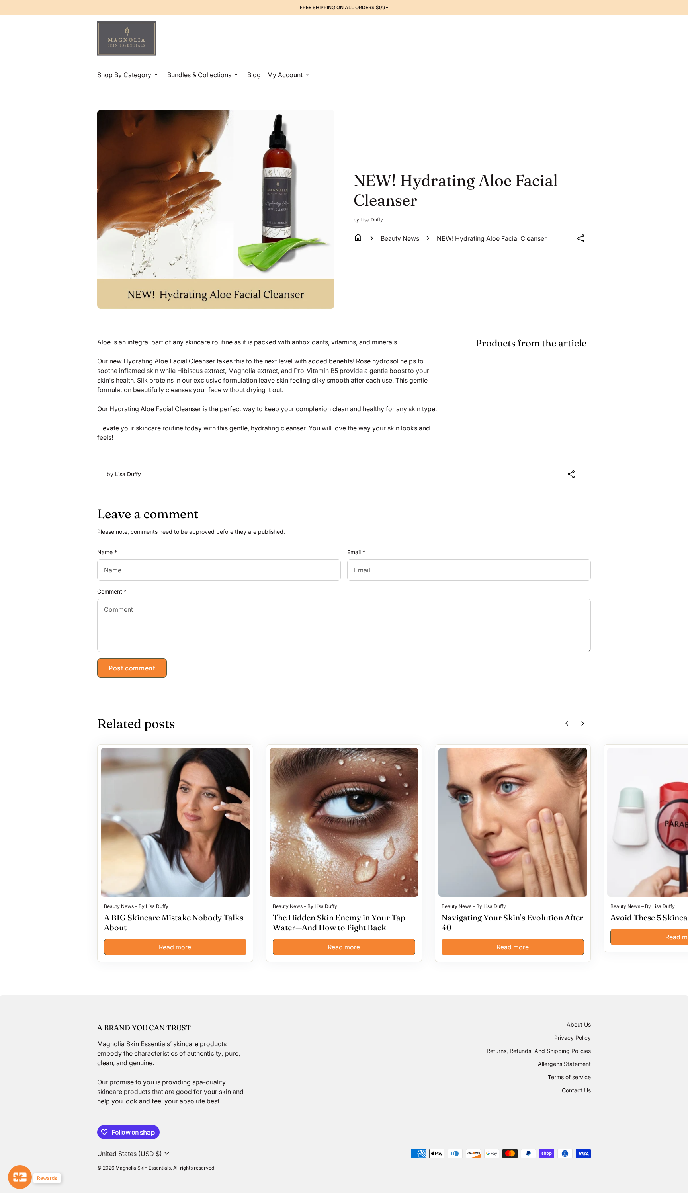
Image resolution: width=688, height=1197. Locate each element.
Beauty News (400, 238)
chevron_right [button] (583, 723)
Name (107, 552)
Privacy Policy (572, 1037)
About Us (579, 1024)
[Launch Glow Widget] (20, 1177)
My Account (289, 75)
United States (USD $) (134, 1153)
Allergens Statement (564, 1063)
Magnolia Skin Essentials (143, 1168)
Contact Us (576, 1090)
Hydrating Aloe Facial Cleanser (169, 361)
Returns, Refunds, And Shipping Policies (539, 1050)
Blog (254, 74)
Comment (112, 591)
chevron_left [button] (567, 723)
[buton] (134, 1153)
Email (356, 552)
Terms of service (569, 1077)
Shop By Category (128, 75)
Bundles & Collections (203, 75)
